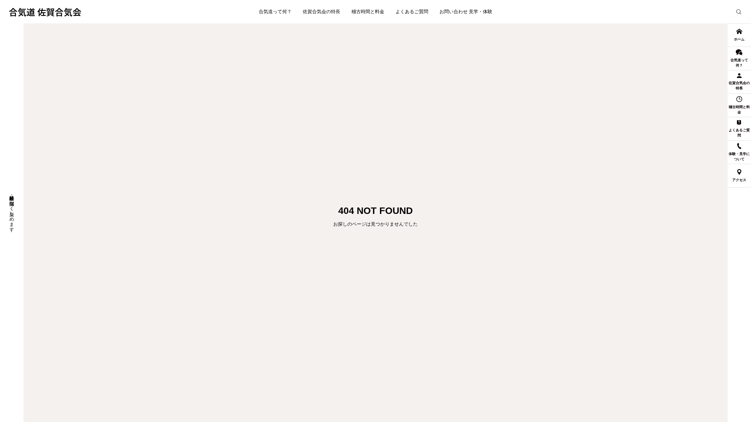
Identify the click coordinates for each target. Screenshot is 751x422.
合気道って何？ (275, 11)
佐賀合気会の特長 (321, 11)
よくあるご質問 (411, 11)
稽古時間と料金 (367, 11)
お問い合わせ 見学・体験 (465, 11)
